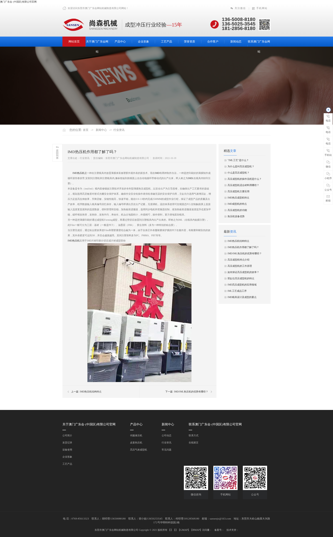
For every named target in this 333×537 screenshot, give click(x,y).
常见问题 (166, 449)
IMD (157, 173)
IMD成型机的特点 (237, 204)
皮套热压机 (136, 442)
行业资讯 (119, 129)
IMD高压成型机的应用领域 (242, 284)
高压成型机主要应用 (238, 191)
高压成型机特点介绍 (238, 259)
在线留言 (193, 442)
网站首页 (74, 41)
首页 (85, 129)
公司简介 (67, 435)
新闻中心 (101, 129)
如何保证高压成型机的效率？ (243, 272)
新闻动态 (235, 41)
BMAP (196, 530)
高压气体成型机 (138, 449)
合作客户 (212, 41)
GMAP (184, 530)
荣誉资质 (189, 41)
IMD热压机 (78, 173)
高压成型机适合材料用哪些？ (243, 185)
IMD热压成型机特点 (238, 197)
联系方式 (193, 435)
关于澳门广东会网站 (97, 46)
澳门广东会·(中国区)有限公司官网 (18, 2)
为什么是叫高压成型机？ (241, 166)
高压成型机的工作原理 (240, 266)
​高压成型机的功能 (237, 210)
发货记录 (67, 442)
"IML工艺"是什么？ (238, 160)
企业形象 (143, 41)
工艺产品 (166, 41)
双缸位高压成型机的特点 (241, 278)
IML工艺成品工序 (237, 291)
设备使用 (67, 449)
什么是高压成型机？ (238, 172)
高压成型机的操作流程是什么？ (245, 179)
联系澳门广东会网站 (259, 46)
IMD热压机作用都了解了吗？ (243, 247)
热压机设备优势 (236, 216)
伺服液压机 (136, 435)
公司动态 (166, 435)
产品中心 (120, 41)
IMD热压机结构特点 (90, 391)
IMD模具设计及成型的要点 (242, 297)
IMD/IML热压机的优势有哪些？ (191, 391)
